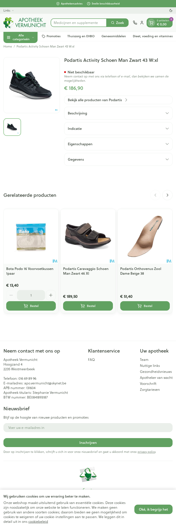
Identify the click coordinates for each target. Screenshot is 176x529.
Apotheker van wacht (156, 377)
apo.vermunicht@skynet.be (45, 383)
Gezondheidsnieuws (156, 371)
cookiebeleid (38, 521)
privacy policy (146, 452)
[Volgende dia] (167, 195)
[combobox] (79, 22)
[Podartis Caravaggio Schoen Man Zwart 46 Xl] (88, 236)
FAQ (91, 359)
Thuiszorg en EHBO (81, 36)
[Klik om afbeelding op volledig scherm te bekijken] (32, 85)
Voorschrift (148, 383)
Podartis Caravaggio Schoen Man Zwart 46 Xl (86, 271)
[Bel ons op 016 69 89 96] (135, 23)
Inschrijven (88, 442)
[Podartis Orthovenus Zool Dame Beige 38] (145, 236)
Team (144, 359)
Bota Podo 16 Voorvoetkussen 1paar (29, 271)
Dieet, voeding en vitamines (153, 36)
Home (7, 46)
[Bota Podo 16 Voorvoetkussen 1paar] (31, 236)
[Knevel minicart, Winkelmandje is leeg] (151, 23)
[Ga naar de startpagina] (24, 22)
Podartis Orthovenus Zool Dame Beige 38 (140, 271)
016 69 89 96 (27, 378)
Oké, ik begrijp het (153, 509)
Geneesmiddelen (114, 36)
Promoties (54, 36)
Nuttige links (150, 365)
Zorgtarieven (150, 389)
